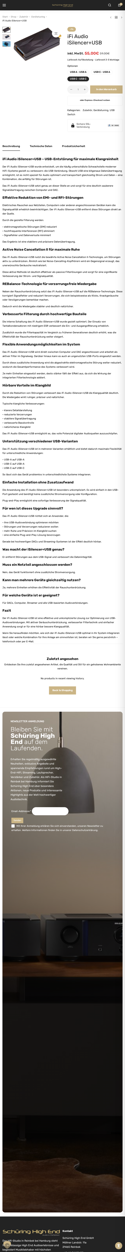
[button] (57, 44)
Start (5, 16)
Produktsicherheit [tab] (73, 146)
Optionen (72, 66)
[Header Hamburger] (5, 5)
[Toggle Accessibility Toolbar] (119, 1246)
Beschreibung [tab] (11, 146)
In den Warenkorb (106, 89)
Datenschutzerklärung (84, 830)
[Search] (109, 5)
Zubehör (23, 16)
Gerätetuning (38, 16)
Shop (13, 16)
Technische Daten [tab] (41, 146)
